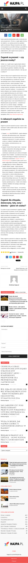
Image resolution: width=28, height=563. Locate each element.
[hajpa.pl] (14, 3)
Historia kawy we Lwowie (15, 489)
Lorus (8, 133)
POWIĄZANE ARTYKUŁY (8, 292)
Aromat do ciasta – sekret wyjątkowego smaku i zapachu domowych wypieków (17, 315)
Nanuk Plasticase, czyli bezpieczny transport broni (20, 269)
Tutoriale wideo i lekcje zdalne (12, 529)
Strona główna (4, 12)
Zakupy (2, 22)
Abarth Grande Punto (9, 524)
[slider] (5, 252)
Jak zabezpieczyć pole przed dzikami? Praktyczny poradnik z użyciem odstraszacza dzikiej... (17, 479)
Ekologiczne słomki (5, 268)
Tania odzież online (14, 496)
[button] (26, 9)
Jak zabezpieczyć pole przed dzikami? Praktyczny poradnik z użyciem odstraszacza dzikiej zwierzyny (13, 410)
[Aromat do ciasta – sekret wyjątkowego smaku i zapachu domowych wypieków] (4, 315)
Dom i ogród (5, 515)
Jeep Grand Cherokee (8, 526)
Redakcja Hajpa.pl (8, 29)
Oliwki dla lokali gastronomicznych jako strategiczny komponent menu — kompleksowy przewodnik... (18, 464)
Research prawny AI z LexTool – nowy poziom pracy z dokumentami (13, 437)
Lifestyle (4, 517)
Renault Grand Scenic (9, 533)
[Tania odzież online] (4, 498)
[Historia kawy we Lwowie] (4, 491)
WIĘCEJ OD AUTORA (20, 292)
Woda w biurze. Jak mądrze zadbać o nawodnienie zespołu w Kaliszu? (18, 308)
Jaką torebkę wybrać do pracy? (17, 503)
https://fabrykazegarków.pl (16, 114)
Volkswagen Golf (7, 520)
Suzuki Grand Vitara (8, 531)
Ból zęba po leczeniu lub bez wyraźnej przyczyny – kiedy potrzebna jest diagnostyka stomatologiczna (14, 394)
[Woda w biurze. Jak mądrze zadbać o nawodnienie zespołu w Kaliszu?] (4, 308)
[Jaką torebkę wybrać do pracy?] (4, 505)
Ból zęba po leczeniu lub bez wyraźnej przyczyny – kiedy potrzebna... (16, 471)
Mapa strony (14, 558)
